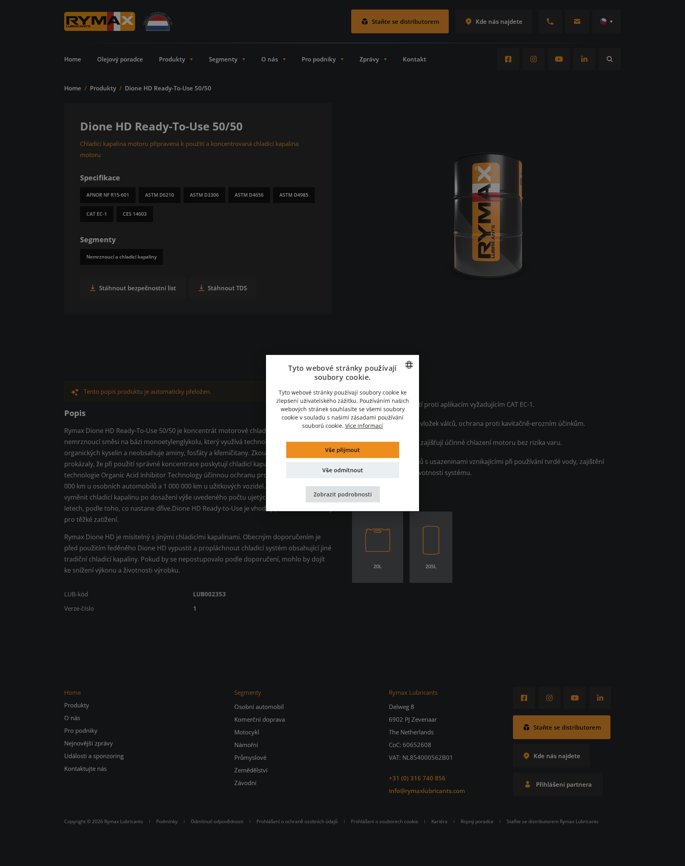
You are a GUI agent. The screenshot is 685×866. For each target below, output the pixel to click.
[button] (343, 494)
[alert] (342, 433)
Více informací (364, 425)
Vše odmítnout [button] (342, 470)
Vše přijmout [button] (342, 450)
